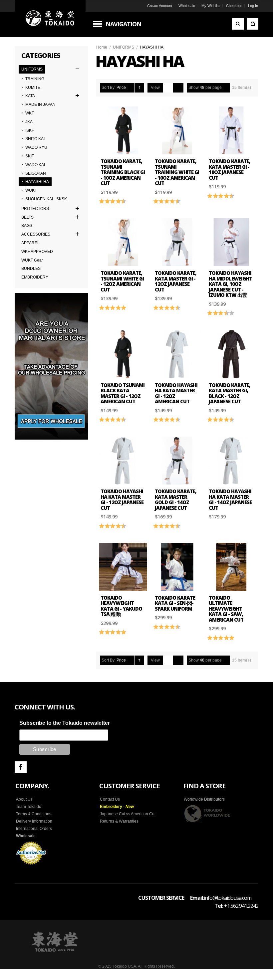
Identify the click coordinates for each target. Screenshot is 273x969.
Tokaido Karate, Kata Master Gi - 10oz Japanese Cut (229, 169)
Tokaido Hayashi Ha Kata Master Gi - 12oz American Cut (176, 393)
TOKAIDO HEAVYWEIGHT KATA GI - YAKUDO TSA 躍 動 (121, 606)
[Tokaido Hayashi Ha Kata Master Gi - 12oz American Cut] (177, 354)
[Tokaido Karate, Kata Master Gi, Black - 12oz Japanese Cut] (231, 354)
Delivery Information (34, 821)
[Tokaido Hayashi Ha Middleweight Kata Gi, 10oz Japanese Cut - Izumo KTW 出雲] (231, 242)
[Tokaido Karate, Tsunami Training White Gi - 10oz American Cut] (177, 130)
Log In (253, 6)
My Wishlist (210, 6)
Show (193, 87)
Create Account (159, 6)
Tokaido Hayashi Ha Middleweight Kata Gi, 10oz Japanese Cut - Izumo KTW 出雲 (230, 284)
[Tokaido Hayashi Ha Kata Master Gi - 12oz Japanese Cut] (123, 461)
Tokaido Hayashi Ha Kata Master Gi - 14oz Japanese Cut (230, 499)
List (178, 88)
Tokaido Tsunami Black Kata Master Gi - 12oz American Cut (122, 393)
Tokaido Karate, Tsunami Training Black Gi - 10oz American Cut (123, 172)
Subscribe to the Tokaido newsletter (64, 723)
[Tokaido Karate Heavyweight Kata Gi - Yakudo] (123, 567)
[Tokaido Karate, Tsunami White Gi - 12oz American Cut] (123, 242)
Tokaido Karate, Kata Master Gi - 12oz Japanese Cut (175, 281)
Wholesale (186, 6)
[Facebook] (21, 767)
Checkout (234, 6)
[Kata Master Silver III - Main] (231, 130)
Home (101, 47)
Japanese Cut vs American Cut (127, 814)
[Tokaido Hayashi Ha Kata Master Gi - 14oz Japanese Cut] (231, 461)
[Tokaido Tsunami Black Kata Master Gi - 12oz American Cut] (123, 354)
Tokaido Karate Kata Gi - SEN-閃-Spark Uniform (175, 603)
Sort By (108, 87)
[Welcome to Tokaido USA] (50, 18)
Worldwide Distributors (204, 799)
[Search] (238, 24)
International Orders (34, 828)
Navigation (123, 24)
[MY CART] (252, 24)
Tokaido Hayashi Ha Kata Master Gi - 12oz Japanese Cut (122, 499)
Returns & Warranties (119, 821)
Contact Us (110, 799)
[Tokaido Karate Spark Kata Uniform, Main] (177, 567)
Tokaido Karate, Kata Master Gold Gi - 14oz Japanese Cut (175, 499)
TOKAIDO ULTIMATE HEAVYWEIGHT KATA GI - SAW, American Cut (226, 608)
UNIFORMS (123, 47)
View (155, 87)
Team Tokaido (28, 806)
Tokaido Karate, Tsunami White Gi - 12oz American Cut (122, 281)
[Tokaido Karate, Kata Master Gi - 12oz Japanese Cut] (177, 242)
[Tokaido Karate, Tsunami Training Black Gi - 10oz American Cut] (123, 130)
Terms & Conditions (33, 814)
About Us (24, 799)
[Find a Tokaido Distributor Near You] (207, 814)
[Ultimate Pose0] (231, 567)
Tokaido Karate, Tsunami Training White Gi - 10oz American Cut (177, 172)
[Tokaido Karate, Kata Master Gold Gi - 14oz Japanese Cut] (177, 461)
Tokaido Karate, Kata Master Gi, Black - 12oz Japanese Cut (229, 393)
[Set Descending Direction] (139, 88)
